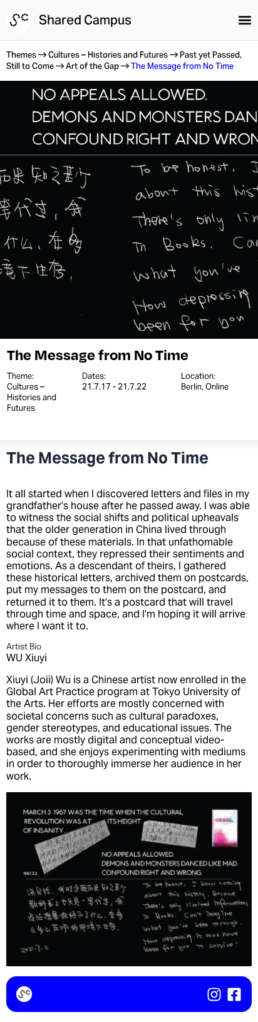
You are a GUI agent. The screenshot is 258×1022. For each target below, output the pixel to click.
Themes (21, 54)
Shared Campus (85, 20)
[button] (245, 20)
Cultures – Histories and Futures (108, 54)
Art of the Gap (92, 66)
